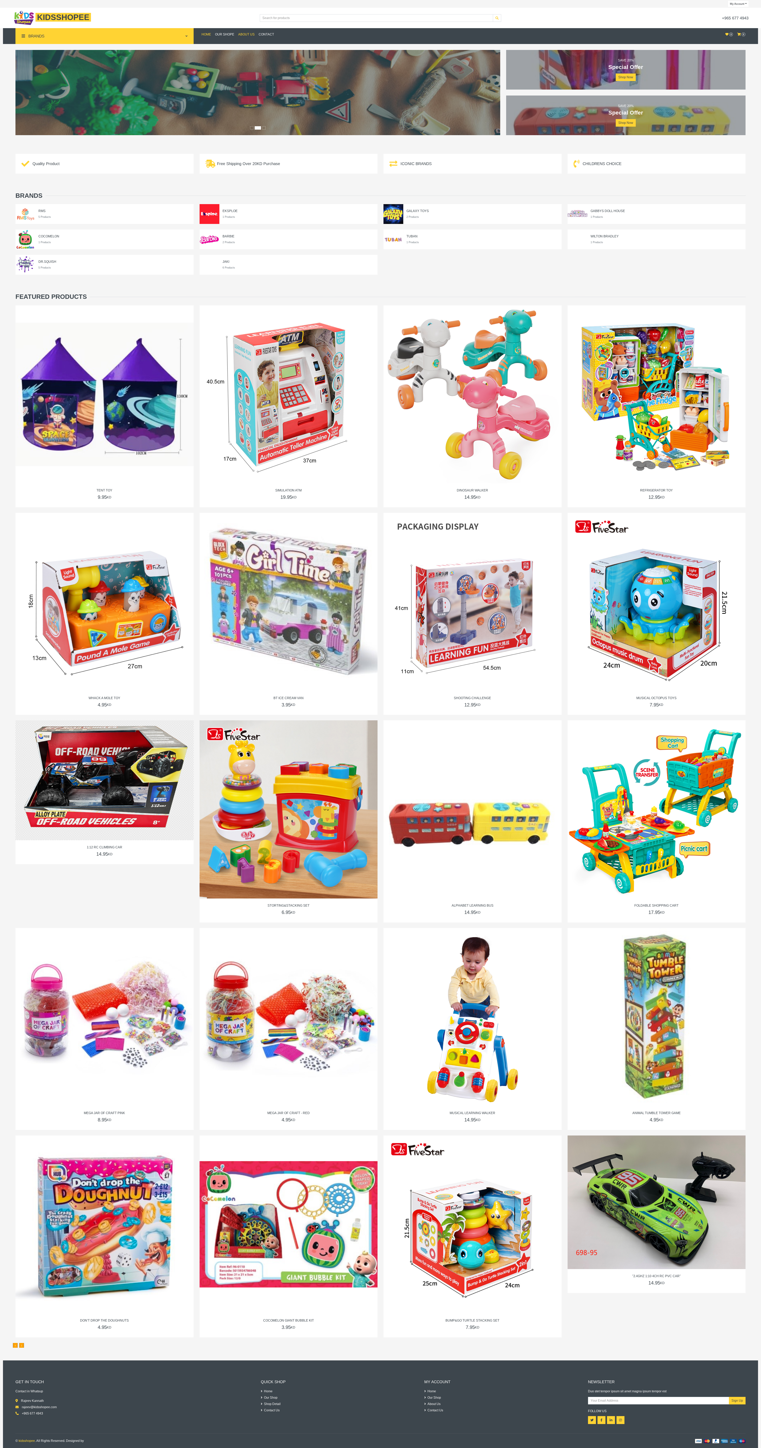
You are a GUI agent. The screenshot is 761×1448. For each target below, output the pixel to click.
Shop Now (625, 77)
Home (268, 1391)
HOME (206, 34)
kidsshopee (27, 1440)
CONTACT (266, 34)
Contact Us (272, 1410)
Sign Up (737, 1400)
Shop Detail (272, 1404)
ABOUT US (246, 34)
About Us (434, 1404)
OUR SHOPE (224, 34)
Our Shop (270, 1397)
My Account (737, 3)
